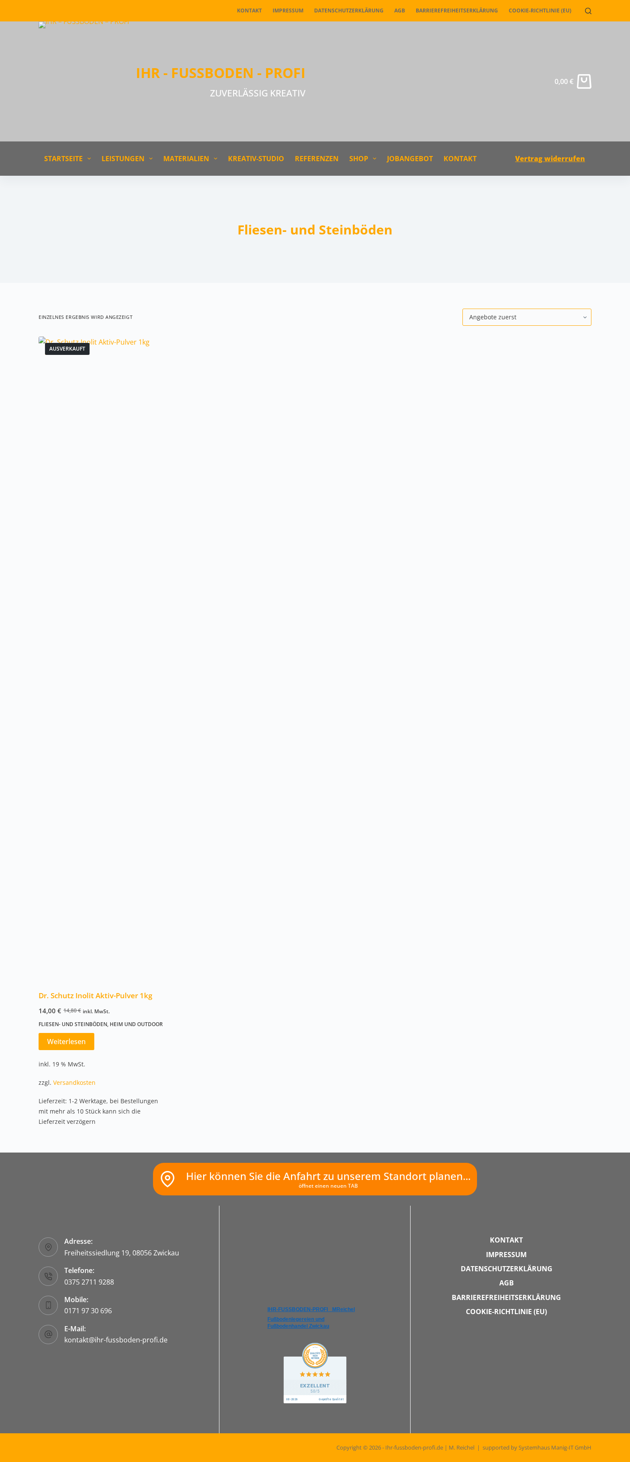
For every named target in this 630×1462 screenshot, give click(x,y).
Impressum (288, 10)
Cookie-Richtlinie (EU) (540, 10)
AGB (399, 10)
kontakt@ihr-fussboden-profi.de (116, 1340)
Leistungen (123, 158)
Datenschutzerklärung (349, 10)
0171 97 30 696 (88, 1310)
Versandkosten (74, 1082)
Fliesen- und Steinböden (73, 1024)
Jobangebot (410, 158)
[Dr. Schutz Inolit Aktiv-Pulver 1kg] (103, 657)
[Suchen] (588, 11)
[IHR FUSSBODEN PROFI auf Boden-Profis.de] (315, 1372)
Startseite (63, 158)
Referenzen (317, 158)
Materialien (186, 158)
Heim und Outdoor (136, 1024)
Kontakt (249, 10)
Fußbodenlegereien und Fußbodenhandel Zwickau (298, 1322)
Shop (358, 158)
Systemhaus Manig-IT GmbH (555, 1447)
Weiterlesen (66, 1041)
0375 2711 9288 (89, 1282)
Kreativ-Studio (256, 158)
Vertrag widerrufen (550, 158)
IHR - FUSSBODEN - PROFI (221, 72)
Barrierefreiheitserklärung (457, 10)
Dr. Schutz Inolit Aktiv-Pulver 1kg (95, 995)
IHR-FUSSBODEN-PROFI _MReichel (311, 1309)
